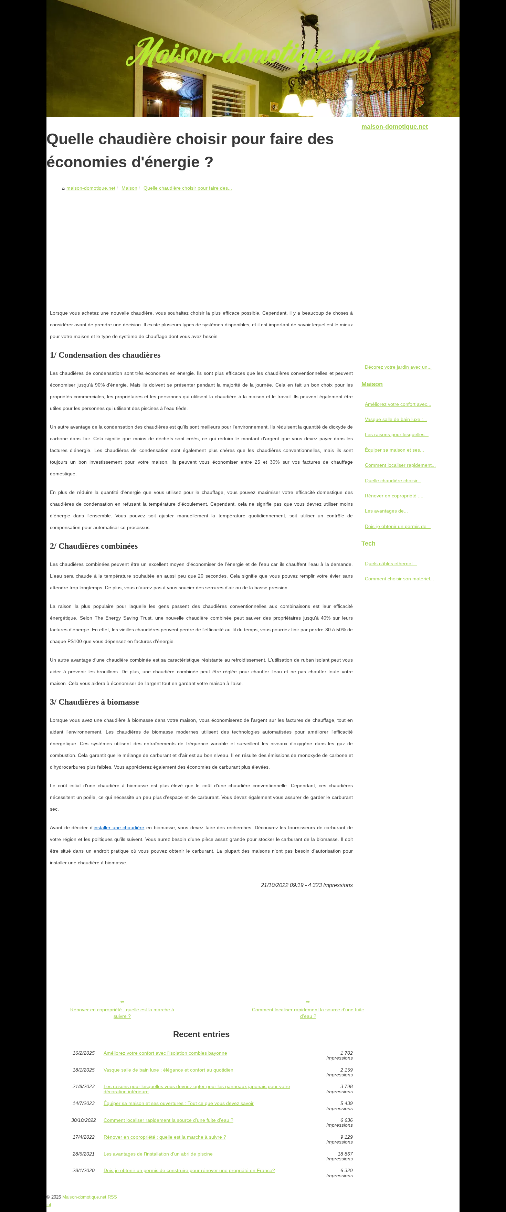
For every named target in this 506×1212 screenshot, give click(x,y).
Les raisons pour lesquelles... (397, 434)
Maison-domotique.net (84, 1197)
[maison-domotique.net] (253, 58)
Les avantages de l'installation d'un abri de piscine (158, 1154)
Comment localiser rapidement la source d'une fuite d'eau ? (308, 1013)
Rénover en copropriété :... (394, 495)
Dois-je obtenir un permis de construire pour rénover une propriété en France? (189, 1170)
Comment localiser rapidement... (400, 465)
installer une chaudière (119, 827)
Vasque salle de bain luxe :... (396, 419)
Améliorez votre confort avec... (398, 404)
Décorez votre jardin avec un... (398, 367)
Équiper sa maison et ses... (394, 450)
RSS (112, 1197)
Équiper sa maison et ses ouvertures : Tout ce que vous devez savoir (179, 1103)
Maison (129, 188)
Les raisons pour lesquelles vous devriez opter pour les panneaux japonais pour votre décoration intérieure (197, 1089)
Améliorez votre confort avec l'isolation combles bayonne (165, 1053)
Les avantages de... (386, 511)
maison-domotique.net (90, 188)
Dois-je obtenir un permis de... (398, 526)
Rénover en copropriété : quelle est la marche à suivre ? (122, 1013)
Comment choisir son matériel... (399, 578)
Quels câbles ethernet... (391, 563)
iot (48, 1204)
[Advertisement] (201, 245)
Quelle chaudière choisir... (393, 480)
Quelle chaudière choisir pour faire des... (188, 188)
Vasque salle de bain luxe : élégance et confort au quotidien (168, 1070)
